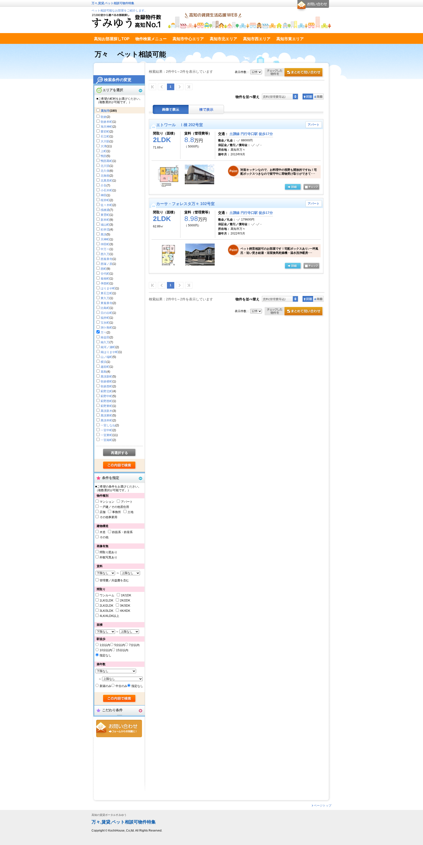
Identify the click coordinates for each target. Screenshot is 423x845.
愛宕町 (105, 131)
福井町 (105, 317)
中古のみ (121, 686)
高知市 (105, 110)
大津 (103, 146)
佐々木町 (106, 205)
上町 (103, 151)
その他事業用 (108, 517)
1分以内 (105, 645)
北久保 (105, 170)
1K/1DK (126, 595)
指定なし (105, 655)
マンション (107, 501)
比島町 (105, 308)
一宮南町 (106, 440)
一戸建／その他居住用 (114, 507)
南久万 (105, 342)
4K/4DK (125, 610)
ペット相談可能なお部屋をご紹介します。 (119, 10)
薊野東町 (106, 406)
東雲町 (105, 215)
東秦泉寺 (106, 303)
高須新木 (106, 411)
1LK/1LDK (106, 600)
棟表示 (206, 109)
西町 (103, 268)
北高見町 (106, 180)
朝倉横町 (106, 381)
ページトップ (322, 805)
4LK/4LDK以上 (109, 616)
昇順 (308, 96)
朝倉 (103, 117)
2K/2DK (125, 600)
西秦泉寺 (106, 259)
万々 (103, 332)
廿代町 (105, 273)
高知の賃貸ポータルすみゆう (109, 815)
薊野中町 (106, 396)
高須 (103, 234)
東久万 (105, 298)
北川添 (105, 166)
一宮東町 (106, 435)
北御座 (105, 175)
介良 (103, 185)
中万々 (105, 249)
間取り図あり (108, 552)
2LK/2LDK (106, 605)
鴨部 (103, 156)
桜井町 (105, 200)
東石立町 (106, 293)
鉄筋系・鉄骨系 (122, 532)
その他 (104, 537)
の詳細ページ (292, 187)
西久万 (105, 254)
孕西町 (105, 283)
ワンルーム (107, 595)
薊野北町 (106, 391)
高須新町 (106, 376)
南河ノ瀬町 (108, 347)
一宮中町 (106, 430)
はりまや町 (108, 288)
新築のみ (105, 686)
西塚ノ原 (106, 264)
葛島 (103, 371)
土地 (130, 512)
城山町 (105, 224)
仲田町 (105, 244)
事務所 (116, 512)
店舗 (103, 512)
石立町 (105, 136)
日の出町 (106, 313)
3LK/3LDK (106, 610)
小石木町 (106, 190)
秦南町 (105, 278)
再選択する (119, 453)
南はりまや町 (109, 352)
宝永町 (105, 322)
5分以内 (119, 645)
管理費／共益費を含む (114, 580)
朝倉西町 (106, 386)
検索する (119, 465)
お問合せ (119, 728)
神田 (103, 195)
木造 (103, 532)
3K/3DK (125, 605)
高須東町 (106, 415)
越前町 (105, 366)
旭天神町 (106, 126)
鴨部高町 (106, 161)
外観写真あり (108, 557)
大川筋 (105, 141)
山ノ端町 (106, 357)
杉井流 (105, 229)
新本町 (105, 219)
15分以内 (122, 650)
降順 (318, 96)
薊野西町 (106, 401)
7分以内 (134, 645)
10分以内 (106, 650)
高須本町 (106, 420)
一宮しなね (108, 425)
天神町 (105, 239)
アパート (127, 501)
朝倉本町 (106, 121)
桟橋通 (105, 210)
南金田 (105, 337)
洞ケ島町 (106, 327)
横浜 (103, 362)
